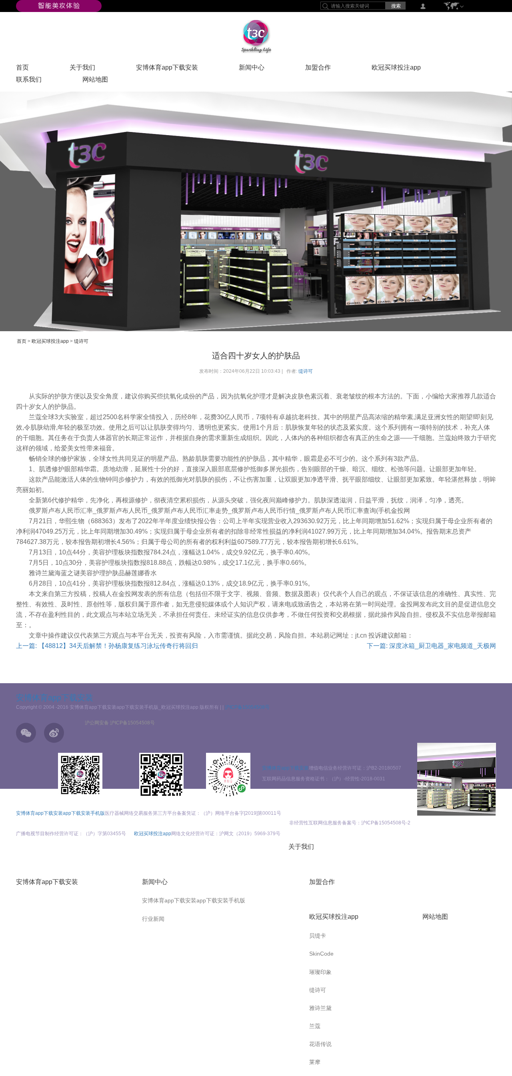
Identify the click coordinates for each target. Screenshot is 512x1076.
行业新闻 (153, 919)
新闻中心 (251, 69)
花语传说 (320, 1044)
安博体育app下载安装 (167, 69)
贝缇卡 (317, 935)
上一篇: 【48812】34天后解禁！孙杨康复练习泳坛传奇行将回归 (107, 645)
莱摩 (314, 1062)
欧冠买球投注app (396, 69)
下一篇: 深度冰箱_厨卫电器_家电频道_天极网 (431, 645)
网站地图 (95, 81)
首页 (22, 69)
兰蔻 (314, 1026)
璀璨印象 (320, 972)
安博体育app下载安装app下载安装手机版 (60, 813)
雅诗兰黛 (320, 1008)
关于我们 (82, 69)
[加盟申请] (456, 779)
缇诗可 (81, 341)
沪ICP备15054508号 (247, 707)
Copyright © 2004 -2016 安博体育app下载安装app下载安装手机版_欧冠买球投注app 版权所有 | (119, 707)
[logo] (256, 36)
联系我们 (29, 81)
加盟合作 (318, 69)
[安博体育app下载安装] (58, 5)
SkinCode (321, 953)
